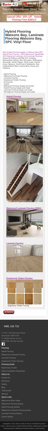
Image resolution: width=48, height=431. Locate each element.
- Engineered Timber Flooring (14, 80)
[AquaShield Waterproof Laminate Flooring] (24, 223)
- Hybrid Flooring (9, 74)
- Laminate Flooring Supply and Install (17, 90)
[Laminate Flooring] (24, 258)
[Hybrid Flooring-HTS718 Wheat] (24, 111)
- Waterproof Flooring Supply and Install (18, 86)
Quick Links (6, 397)
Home (3, 426)
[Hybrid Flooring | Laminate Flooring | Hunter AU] (9, 4)
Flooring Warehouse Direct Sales (24, 9)
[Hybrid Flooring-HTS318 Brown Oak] (24, 177)
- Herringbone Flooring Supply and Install (19, 92)
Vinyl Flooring (40, 428)
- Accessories (8, 82)
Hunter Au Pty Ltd (26, 424)
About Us (5, 374)
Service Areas (11, 426)
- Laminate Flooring (10, 78)
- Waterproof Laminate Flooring (15, 76)
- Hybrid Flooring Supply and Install (16, 88)
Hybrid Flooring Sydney (24, 426)
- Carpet (6, 84)
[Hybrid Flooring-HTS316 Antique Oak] (24, 139)
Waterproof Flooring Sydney (25, 428)
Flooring (5, 348)
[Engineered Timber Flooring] (24, 293)
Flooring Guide (8, 364)
